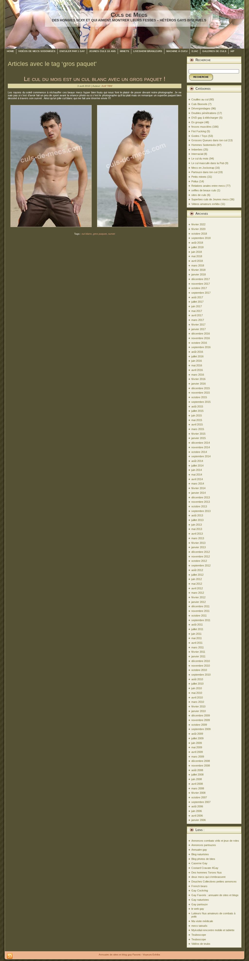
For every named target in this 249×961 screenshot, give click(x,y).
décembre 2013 (200, 497)
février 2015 (198, 433)
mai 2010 (196, 692)
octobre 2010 (199, 670)
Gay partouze (199, 904)
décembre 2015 (200, 388)
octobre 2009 (199, 724)
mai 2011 (196, 638)
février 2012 (198, 597)
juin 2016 (196, 360)
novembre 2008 (200, 765)
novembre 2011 (200, 610)
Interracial (197, 153)
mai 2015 (196, 420)
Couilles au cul (199, 99)
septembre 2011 (200, 620)
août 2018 (197, 242)
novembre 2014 (200, 447)
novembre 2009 (200, 720)
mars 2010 (197, 701)
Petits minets (198, 176)
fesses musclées (201, 126)
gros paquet (100, 233)
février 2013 (198, 542)
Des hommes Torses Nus (206, 872)
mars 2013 (197, 538)
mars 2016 (197, 374)
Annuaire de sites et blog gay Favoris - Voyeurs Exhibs (129, 954)
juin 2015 (196, 415)
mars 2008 (197, 788)
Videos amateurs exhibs (205, 204)
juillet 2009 (197, 738)
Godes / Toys (199, 135)
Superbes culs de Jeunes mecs (210, 199)
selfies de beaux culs (203, 190)
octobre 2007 (199, 797)
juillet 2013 (197, 520)
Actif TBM (106, 86)
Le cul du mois (199, 158)
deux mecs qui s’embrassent (208, 876)
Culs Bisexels (199, 104)
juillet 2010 (197, 683)
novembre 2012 (200, 556)
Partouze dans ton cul (204, 172)
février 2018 (198, 269)
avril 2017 (197, 315)
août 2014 (197, 460)
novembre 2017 (200, 283)
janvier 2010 (198, 711)
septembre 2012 (201, 565)
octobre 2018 (199, 233)
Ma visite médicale (202, 921)
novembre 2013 (200, 501)
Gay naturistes (200, 899)
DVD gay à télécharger (204, 117)
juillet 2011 (197, 629)
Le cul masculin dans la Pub (207, 163)
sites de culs (198, 195)
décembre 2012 (200, 551)
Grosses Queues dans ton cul (209, 140)
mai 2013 (196, 529)
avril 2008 (197, 783)
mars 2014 (197, 483)
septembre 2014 (201, 456)
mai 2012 (196, 583)
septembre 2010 (201, 674)
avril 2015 (197, 424)
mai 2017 (196, 310)
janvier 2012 (198, 601)
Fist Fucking (198, 131)
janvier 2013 (198, 547)
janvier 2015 (198, 438)
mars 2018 (197, 265)
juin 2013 (196, 524)
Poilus (194, 181)
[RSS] (10, 956)
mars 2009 (197, 756)
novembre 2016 (200, 338)
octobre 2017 (199, 288)
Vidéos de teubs (200, 943)
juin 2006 (196, 811)
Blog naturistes (200, 854)
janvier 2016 (198, 383)
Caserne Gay (199, 863)
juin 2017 (196, 306)
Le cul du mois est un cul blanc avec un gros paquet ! (94, 78)
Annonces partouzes (203, 845)
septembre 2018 (201, 238)
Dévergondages (200, 108)
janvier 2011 (198, 656)
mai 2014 (196, 474)
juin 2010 (196, 688)
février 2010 (198, 706)
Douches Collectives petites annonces (214, 881)
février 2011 (198, 651)
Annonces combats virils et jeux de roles (215, 840)
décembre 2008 (200, 760)
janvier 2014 (198, 492)
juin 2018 (196, 251)
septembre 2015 (201, 401)
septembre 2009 (201, 729)
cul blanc (87, 233)
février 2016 (198, 379)
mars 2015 (197, 429)
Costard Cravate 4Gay (204, 867)
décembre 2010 (200, 661)
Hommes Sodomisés (203, 144)
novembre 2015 (200, 392)
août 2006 (197, 806)
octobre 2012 (199, 560)
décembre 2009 (200, 715)
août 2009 (197, 733)
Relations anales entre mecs (208, 185)
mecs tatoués (199, 925)
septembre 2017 (201, 292)
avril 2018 (197, 260)
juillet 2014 (197, 465)
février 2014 (198, 488)
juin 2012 (196, 579)
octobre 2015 (199, 397)
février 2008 (198, 792)
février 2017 (198, 324)
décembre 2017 (200, 279)
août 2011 (197, 624)
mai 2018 (196, 256)
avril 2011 (197, 642)
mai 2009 (196, 747)
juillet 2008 (197, 774)
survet (111, 233)
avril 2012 (197, 588)
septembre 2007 (201, 802)
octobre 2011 (199, 615)
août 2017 (197, 297)
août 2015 (197, 406)
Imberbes (197, 149)
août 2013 (197, 515)
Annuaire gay (199, 849)
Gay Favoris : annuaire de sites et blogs (215, 895)
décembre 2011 (200, 606)
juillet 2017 (197, 301)
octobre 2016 (199, 342)
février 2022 (198, 224)
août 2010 (197, 679)
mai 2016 (196, 365)
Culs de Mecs (129, 14)
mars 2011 (197, 647)
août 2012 (197, 570)
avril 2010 (197, 697)
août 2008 (197, 770)
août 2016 (197, 351)
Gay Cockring (199, 890)
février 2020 (198, 229)
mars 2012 (197, 592)
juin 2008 (196, 779)
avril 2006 (197, 815)
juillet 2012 (197, 574)
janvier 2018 (198, 274)
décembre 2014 (200, 442)
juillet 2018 (197, 247)
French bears (199, 886)
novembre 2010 (200, 665)
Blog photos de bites (203, 858)
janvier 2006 (198, 820)
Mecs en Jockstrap (202, 167)
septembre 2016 (201, 347)
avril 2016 (197, 370)
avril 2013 (197, 533)
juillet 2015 (197, 410)
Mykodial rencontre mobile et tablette (212, 930)
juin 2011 (196, 633)
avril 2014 (197, 479)
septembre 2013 (201, 511)
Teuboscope (198, 934)
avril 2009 (197, 751)
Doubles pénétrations (203, 113)
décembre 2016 (200, 333)
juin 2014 (196, 469)
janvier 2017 (198, 329)
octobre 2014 (199, 451)
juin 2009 (196, 742)
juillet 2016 (197, 356)
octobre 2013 (199, 506)
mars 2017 (197, 319)
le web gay (197, 908)
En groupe (197, 122)
